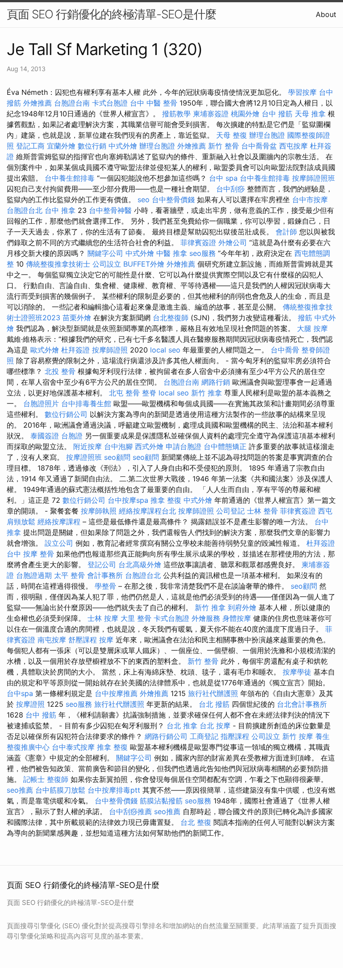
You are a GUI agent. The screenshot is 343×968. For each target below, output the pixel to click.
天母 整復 (231, 135)
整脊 (149, 392)
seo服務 (202, 253)
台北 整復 (195, 822)
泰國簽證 (44, 435)
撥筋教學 (176, 113)
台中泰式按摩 (73, 747)
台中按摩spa (128, 500)
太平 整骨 (69, 575)
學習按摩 (302, 92)
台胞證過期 (34, 575)
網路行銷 (215, 382)
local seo (165, 349)
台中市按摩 (310, 199)
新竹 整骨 (223, 145)
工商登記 (204, 736)
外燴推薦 (37, 102)
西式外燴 (149, 446)
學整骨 (105, 586)
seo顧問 (117, 457)
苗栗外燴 (77, 317)
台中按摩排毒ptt (114, 789)
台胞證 (72, 435)
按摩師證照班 (313, 178)
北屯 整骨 (124, 392)
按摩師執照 (99, 510)
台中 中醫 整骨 (153, 102)
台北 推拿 (182, 725)
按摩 (106, 639)
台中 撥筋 (277, 113)
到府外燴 (242, 607)
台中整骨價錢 (173, 199)
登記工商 (30, 145)
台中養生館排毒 (70, 178)
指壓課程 (235, 736)
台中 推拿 (60, 210)
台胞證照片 (41, 403)
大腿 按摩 (312, 328)
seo (144, 199)
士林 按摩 (103, 618)
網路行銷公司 (166, 736)
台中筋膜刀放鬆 (60, 789)
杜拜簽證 (75, 349)
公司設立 (106, 263)
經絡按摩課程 (59, 521)
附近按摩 (87, 446)
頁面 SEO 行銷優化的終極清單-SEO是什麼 (111, 14)
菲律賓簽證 (198, 242)
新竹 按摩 (297, 736)
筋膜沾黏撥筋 (161, 800)
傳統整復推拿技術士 (58, 263)
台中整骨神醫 (110, 210)
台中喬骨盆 (259, 145)
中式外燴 (123, 145)
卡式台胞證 (110, 102)
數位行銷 (92, 145)
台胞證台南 (72, 102)
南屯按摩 (52, 639)
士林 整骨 (262, 510)
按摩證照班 (84, 457)
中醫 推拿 (171, 253)
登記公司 (102, 564)
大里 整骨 (136, 618)
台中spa (20, 693)
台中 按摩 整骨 (30, 553)
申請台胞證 (183, 446)
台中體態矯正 (225, 446)
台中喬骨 (285, 349)
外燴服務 (206, 618)
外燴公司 (232, 242)
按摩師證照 (110, 349)
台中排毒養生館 (86, 403)
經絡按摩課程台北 (147, 510)
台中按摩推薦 (116, 693)
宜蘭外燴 (61, 145)
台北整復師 (170, 317)
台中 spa (223, 178)
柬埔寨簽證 (211, 113)
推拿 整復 (166, 500)
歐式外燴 (44, 349)
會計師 (286, 231)
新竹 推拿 (206, 392)
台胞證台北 (24, 210)
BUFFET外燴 (143, 263)
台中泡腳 (118, 446)
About (326, 14)
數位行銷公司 (66, 414)
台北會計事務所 (302, 704)
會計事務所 (105, 575)
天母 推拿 (310, 113)
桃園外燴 (245, 113)
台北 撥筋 (214, 704)
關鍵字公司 (105, 253)
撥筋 (305, 317)
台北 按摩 (215, 725)
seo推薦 (20, 789)
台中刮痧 (230, 188)
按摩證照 (30, 704)
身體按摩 (236, 618)
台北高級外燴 (139, 564)
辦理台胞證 (267, 135)
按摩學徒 (297, 671)
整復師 (57, 779)
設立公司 (59, 543)
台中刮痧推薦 (130, 811)
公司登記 (230, 510)
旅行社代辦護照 (213, 693)
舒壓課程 (82, 639)
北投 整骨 (60, 371)
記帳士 (34, 779)
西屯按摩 (293, 145)
